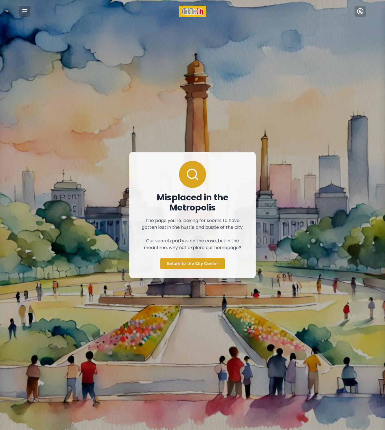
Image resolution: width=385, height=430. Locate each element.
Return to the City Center (192, 263)
